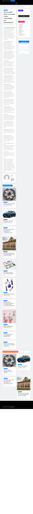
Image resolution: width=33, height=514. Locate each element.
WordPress (4, 407)
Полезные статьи (21, 30)
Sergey (6, 206)
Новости (20, 29)
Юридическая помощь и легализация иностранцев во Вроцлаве (9, 344)
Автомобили (21, 24)
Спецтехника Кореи (22, 34)
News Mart (7, 407)
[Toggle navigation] (16, 3)
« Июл (24, 53)
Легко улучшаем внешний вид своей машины (8, 371)
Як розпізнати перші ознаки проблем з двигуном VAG (8, 335)
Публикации (21, 31)
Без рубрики (21, 27)
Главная (4, 6)
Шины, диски (21, 35)
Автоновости (21, 25)
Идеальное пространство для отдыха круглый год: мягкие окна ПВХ (8, 254)
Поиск (20, 10)
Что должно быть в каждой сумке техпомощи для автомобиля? (15, 6)
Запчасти (20, 28)
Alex (5, 24)
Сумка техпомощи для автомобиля (9, 27)
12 (22, 47)
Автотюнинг (20, 26)
